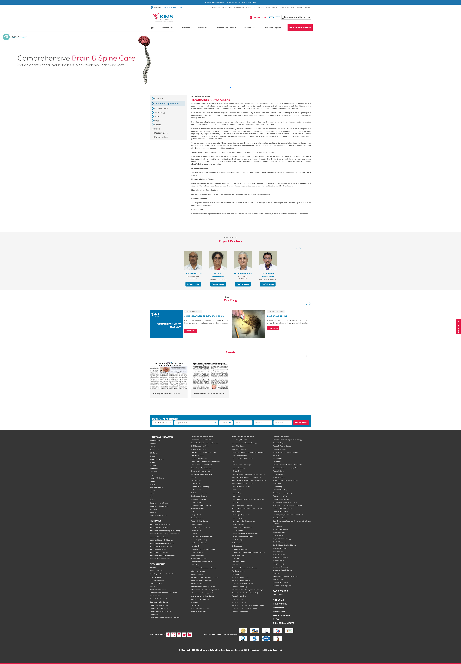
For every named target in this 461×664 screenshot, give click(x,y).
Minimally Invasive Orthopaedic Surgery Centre (249, 480)
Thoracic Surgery (279, 554)
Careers (282, 7)
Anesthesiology (155, 577)
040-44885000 (260, 17)
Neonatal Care (237, 490)
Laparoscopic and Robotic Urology (244, 443)
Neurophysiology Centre (241, 515)
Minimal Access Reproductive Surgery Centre (248, 474)
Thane (152, 497)
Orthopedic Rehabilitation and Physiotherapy (248, 552)
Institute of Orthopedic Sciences (161, 546)
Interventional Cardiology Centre (203, 587)
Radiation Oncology (280, 490)
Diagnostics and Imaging (200, 487)
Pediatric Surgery (279, 443)
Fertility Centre (196, 524)
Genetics (194, 533)
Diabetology (195, 483)
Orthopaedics (237, 546)
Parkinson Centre (238, 571)
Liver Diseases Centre (239, 455)
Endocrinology (196, 502)
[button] (172, 7)
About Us (251, 7)
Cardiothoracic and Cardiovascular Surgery (165, 618)
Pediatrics (276, 455)
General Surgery (196, 530)
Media (274, 7)
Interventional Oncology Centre (202, 596)
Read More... (190, 331)
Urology (276, 573)
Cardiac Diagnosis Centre (159, 608)
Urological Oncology (280, 567)
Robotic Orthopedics (280, 512)
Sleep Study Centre (280, 518)
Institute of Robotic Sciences (160, 559)
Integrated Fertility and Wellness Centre (205, 577)
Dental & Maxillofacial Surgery (201, 474)
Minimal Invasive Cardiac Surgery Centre (246, 477)
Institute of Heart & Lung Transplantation (164, 534)
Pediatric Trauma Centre (282, 446)
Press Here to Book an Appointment (242, 2)
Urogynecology (278, 564)
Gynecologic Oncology (199, 540)
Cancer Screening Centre (159, 602)
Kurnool (153, 465)
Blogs (268, 7)
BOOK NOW (193, 284)
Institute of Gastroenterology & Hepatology (165, 531)
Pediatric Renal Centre (281, 436)
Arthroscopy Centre (157, 580)
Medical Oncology (238, 468)
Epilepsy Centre (196, 515)
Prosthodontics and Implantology (285, 480)
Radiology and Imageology (283, 493)
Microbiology (236, 471)
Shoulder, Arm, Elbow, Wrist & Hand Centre (288, 515)
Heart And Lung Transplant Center (203, 549)
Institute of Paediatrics (158, 549)
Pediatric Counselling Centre (242, 583)
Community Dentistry (199, 458)
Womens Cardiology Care (282, 586)
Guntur (152, 490)
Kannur (152, 481)
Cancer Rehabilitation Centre (160, 599)
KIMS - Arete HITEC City (158, 515)
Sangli (152, 493)
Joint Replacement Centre (200, 608)
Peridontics (277, 462)
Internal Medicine (197, 583)
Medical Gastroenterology (241, 465)
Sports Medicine (279, 532)
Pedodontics (277, 458)
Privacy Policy (280, 604)
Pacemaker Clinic (238, 555)
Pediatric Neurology (239, 596)
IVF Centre (195, 605)
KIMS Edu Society (303, 7)
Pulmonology (278, 487)
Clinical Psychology (198, 455)
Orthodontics (237, 543)
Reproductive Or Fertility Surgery (285, 502)
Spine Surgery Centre (280, 529)
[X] (173, 635)
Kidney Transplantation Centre (243, 436)
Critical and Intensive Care (200, 471)
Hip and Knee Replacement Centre (203, 568)
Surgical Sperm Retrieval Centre (284, 545)
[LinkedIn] (189, 635)
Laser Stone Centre (239, 449)
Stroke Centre (278, 536)
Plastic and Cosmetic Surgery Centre (286, 468)
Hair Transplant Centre (199, 543)
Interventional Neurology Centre (202, 593)
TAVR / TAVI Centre (280, 548)
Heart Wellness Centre (199, 558)
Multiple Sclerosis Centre (241, 487)
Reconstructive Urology (281, 496)
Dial (215, 2)
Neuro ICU (236, 502)
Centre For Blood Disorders (201, 440)
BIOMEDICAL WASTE (283, 623)
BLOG (276, 619)
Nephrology (236, 496)
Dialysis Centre (196, 490)
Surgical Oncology (279, 542)
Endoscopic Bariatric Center (201, 505)
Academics (291, 7)
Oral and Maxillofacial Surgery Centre (245, 533)
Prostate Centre (279, 477)
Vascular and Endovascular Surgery (285, 576)
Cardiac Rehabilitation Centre (160, 611)
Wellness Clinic (278, 579)
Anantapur (154, 462)
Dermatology (196, 480)
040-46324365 (239, 7)
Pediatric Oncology (239, 602)
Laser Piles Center (238, 446)
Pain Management (238, 562)
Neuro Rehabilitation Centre (242, 505)
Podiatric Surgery (279, 471)
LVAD (234, 462)
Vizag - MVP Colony (157, 478)
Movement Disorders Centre (242, 483)
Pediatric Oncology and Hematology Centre (248, 605)
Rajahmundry (155, 450)
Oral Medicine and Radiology (242, 537)
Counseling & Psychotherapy (201, 468)
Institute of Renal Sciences (159, 552)
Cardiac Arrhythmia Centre (159, 605)
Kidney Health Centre (198, 612)
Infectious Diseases (198, 571)
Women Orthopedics (280, 582)
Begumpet (154, 468)
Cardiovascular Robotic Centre (202, 436)
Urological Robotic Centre (282, 570)
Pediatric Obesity (238, 599)
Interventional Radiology (200, 599)
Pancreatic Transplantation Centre (244, 568)
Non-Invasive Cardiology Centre (243, 521)
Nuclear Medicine (238, 524)
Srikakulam (154, 453)
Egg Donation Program (199, 496)
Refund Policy (280, 611)
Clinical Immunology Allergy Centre (204, 452)
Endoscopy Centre (197, 508)
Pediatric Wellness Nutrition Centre (285, 452)
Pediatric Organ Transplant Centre (244, 608)
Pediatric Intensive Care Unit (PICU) (245, 593)
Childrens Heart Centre (199, 449)
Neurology (236, 512)
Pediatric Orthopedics (240, 612)
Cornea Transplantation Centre (202, 465)
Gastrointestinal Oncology (200, 527)
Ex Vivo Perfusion (197, 518)
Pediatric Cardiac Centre (241, 577)
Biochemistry (155, 586)
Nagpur (152, 475)
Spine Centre (277, 526)
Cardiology (154, 614)
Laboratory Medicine (239, 440)
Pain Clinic (236, 558)
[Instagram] (179, 635)
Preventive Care (279, 474)
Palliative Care (237, 565)
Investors (260, 7)
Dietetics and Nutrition (199, 493)
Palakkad (153, 512)
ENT (192, 512)
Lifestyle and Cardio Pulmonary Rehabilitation (248, 452)
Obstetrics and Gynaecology (242, 527)
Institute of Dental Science (159, 527)
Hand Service (195, 546)
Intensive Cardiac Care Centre (201, 580)
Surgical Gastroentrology (282, 539)
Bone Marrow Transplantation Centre (163, 593)
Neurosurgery (237, 518)
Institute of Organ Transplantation (162, 543)
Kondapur (153, 443)
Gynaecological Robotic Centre (202, 537)
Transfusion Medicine (280, 557)
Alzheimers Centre (156, 571)
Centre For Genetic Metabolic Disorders (205, 443)
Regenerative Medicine (281, 499)
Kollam (152, 500)
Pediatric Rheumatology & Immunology (287, 440)
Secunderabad (155, 440)
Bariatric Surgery (156, 583)
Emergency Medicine (198, 499)
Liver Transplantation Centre (242, 458)
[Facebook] (168, 635)
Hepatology (195, 565)
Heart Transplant (197, 552)
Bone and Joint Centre (158, 589)
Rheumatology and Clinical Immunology (288, 505)
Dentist (193, 477)
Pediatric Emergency (239, 587)
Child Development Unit (199, 446)
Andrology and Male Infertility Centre (163, 574)
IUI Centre (194, 602)
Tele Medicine (278, 551)
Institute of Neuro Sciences (159, 537)
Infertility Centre (197, 574)
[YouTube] (184, 635)
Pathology (236, 574)
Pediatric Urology (279, 449)
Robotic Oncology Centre (282, 508)
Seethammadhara (156, 487)
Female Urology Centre (199, 521)
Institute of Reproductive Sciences (162, 556)
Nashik (152, 484)
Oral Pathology (237, 540)
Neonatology (236, 493)
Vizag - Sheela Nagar (157, 459)
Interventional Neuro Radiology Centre (205, 590)
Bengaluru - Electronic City (159, 506)
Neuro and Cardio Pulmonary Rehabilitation (248, 499)
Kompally (153, 509)
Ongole (152, 456)
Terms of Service (281, 615)
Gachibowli (154, 472)
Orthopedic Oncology (240, 549)
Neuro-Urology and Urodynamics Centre (247, 508)
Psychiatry (277, 483)
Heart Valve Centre (197, 555)
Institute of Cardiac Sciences (160, 524)
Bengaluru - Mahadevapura (160, 503)
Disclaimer (278, 608)
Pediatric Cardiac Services (241, 580)
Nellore (152, 447)
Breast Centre (155, 596)
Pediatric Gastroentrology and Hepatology (247, 590)
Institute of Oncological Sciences (161, 540)
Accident (153, 568)
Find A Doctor (278, 594)
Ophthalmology (237, 530)
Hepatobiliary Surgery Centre (201, 562)
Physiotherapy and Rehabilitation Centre (287, 465)
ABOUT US (278, 600)
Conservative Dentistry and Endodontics (205, 462)
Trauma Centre (278, 561)
